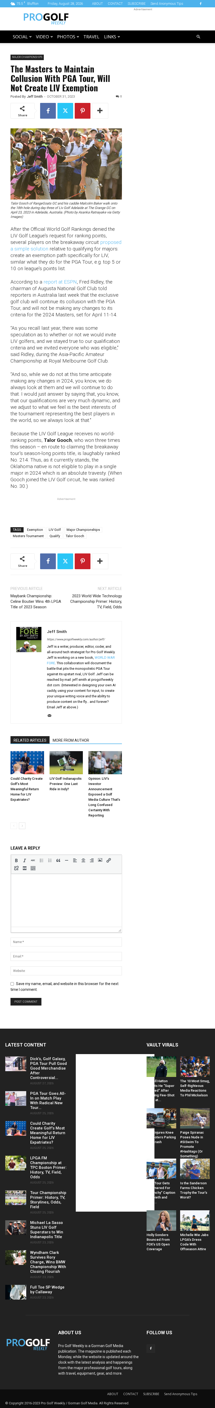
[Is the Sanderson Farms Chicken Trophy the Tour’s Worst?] (195, 1169)
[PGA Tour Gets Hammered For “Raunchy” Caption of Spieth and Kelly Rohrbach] (161, 1169)
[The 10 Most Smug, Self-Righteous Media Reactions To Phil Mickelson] (195, 1066)
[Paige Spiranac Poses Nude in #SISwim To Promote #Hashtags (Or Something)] (195, 1118)
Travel (91, 37)
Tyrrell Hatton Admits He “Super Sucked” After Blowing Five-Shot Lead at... (160, 1090)
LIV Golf (55, 530)
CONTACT (115, 4)
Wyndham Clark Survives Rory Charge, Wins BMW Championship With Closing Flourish (48, 1262)
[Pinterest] (82, 111)
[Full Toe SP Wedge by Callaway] (15, 1292)
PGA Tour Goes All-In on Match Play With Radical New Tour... (48, 1100)
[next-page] (22, 826)
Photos (66, 37)
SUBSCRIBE (137, 4)
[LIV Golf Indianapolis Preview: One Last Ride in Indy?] (66, 762)
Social (20, 37)
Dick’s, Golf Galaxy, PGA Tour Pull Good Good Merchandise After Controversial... (48, 1068)
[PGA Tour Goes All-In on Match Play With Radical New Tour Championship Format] (15, 1098)
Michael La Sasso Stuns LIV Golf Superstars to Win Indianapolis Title (46, 1229)
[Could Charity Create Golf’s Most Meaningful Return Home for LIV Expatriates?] (27, 762)
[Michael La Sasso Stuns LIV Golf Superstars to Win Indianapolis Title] (15, 1227)
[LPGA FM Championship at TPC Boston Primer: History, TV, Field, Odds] (15, 1163)
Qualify (55, 536)
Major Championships (83, 530)
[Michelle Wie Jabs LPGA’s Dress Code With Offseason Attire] (195, 1220)
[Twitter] (65, 111)
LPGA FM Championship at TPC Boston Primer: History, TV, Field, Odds (48, 1167)
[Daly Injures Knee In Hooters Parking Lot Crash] (161, 1118)
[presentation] (16, 860)
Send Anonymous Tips (166, 4)
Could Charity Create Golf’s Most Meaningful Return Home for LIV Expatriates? (26, 789)
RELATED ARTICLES (30, 740)
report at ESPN (60, 282)
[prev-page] (13, 826)
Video (42, 37)
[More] (100, 111)
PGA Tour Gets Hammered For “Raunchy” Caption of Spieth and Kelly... (161, 1192)
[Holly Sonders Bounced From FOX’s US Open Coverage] (161, 1220)
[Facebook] (201, 3)
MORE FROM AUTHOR (71, 740)
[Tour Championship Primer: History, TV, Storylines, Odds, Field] (15, 1197)
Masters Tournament (28, 536)
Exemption (35, 530)
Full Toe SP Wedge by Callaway (47, 1289)
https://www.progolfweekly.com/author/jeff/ (76, 639)
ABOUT (97, 4)
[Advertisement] (143, 19)
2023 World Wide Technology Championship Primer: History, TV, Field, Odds (96, 601)
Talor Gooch (75, 536)
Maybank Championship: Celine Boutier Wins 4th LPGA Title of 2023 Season (35, 601)
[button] (198, 36)
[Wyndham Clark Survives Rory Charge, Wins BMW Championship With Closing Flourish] (15, 1257)
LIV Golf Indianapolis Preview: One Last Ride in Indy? (66, 784)
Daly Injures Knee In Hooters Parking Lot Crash (161, 1137)
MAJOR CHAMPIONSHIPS (27, 57)
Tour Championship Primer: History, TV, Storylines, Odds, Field (48, 1199)
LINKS (110, 37)
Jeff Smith (35, 96)
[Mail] (51, 716)
